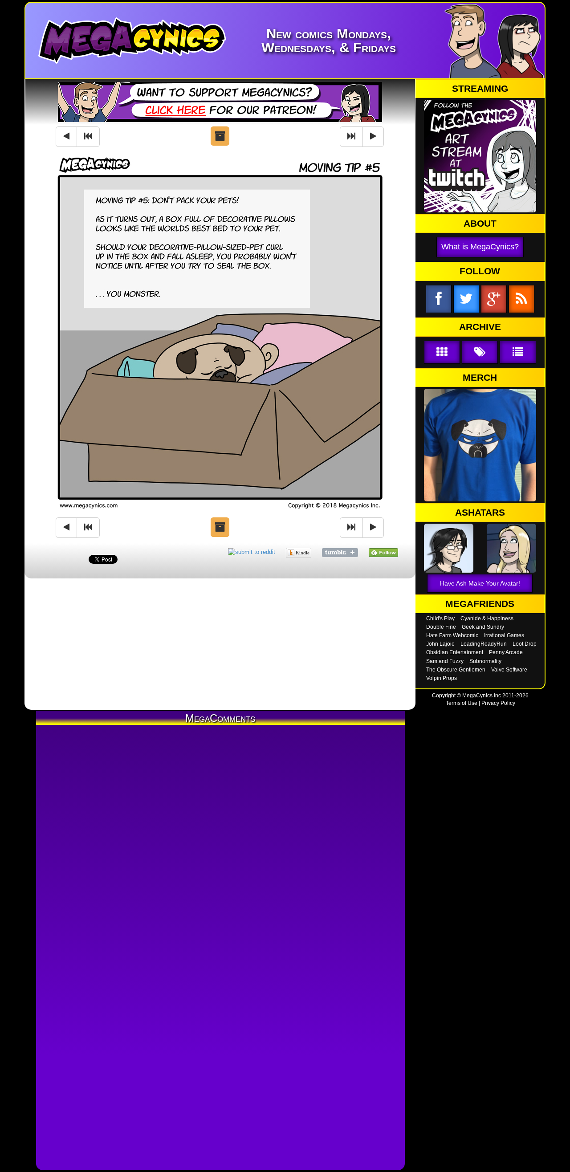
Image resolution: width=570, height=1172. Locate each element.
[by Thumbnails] (442, 352)
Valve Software (509, 670)
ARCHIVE (480, 326)
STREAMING (480, 88)
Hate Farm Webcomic (452, 635)
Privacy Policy (498, 703)
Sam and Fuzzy (445, 661)
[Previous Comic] (66, 136)
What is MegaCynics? (480, 246)
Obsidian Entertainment (454, 652)
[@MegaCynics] (466, 299)
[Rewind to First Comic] (88, 136)
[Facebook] (439, 299)
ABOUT (480, 223)
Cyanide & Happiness (486, 618)
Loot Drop (525, 644)
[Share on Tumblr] (340, 552)
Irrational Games (504, 635)
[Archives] (220, 136)
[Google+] (494, 299)
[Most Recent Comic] (351, 136)
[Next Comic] (373, 136)
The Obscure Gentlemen (455, 670)
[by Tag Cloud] (480, 352)
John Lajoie (440, 644)
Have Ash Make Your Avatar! (480, 583)
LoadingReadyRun (483, 644)
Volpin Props (441, 678)
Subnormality (485, 661)
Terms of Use (461, 703)
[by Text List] (518, 352)
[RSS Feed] (521, 299)
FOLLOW (480, 271)
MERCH (480, 377)
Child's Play (440, 618)
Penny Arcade (506, 652)
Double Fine (441, 627)
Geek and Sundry (483, 627)
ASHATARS (480, 512)
